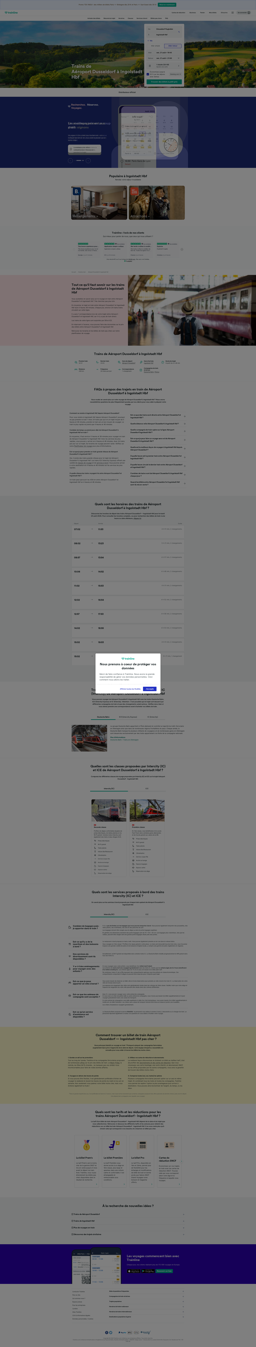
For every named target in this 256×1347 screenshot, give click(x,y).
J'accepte (150, 689)
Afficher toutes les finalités (130, 689)
